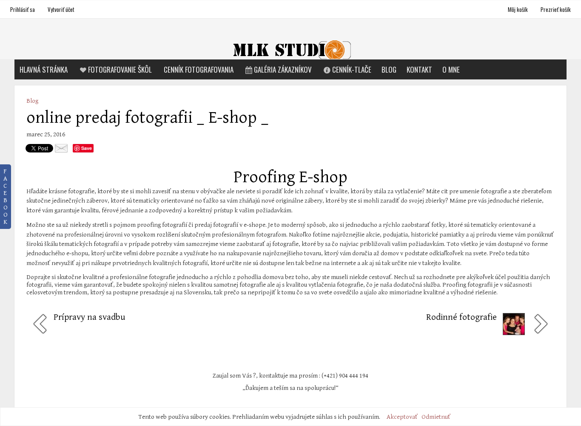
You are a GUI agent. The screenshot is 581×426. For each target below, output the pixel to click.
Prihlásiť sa (22, 9)
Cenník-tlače (351, 69)
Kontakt (419, 69)
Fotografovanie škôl (120, 69)
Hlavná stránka (44, 69)
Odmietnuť (436, 416)
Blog (389, 69)
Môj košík (518, 9)
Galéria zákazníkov (283, 69)
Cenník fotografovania (199, 69)
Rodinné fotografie (461, 317)
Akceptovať (402, 416)
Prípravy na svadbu (89, 317)
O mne (451, 69)
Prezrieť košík (556, 9)
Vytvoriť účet (61, 9)
